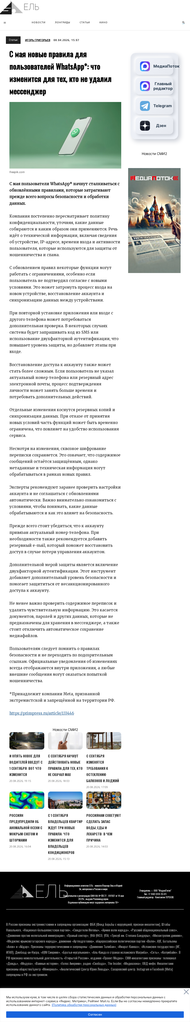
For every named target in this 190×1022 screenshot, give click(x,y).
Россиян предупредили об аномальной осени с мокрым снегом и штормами (25, 828)
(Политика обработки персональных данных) (84, 1005)
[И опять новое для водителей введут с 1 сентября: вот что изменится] (26, 740)
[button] (183, 22)
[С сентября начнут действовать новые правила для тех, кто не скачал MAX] (65, 740)
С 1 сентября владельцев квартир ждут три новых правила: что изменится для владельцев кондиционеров (65, 834)
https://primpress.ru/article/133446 (41, 713)
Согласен (95, 1014)
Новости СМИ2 (65, 729)
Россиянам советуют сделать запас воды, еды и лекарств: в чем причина (103, 828)
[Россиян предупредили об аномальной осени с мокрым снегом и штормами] (26, 800)
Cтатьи (13, 39)
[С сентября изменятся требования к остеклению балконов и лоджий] (103, 740)
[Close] (186, 991)
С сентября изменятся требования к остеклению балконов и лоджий (102, 768)
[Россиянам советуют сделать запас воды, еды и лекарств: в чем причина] (103, 800)
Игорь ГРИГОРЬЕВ (37, 40)
